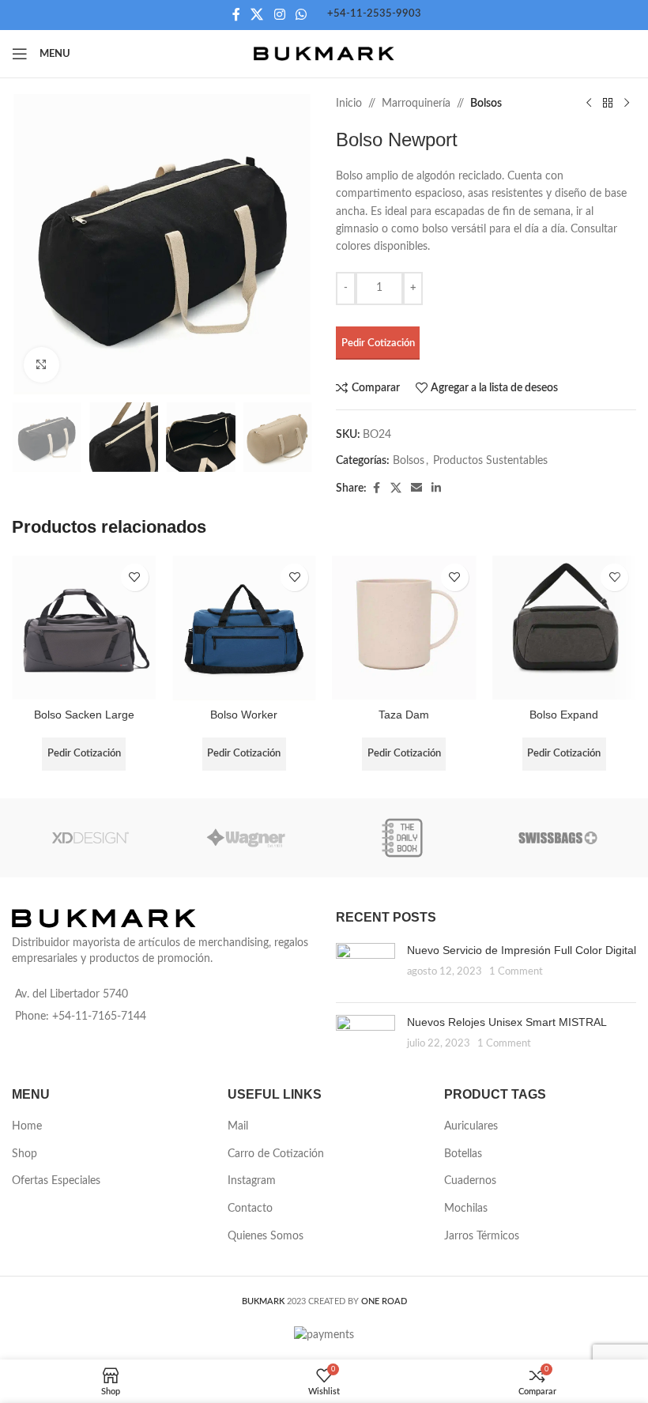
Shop (24, 1154)
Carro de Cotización (276, 1154)
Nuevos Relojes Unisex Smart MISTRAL (507, 1022)
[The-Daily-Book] (402, 837)
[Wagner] (246, 837)
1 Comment (516, 971)
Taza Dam (404, 714)
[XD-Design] (90, 837)
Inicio (349, 103)
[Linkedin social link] (436, 488)
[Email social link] (416, 488)
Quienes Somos (265, 1236)
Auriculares (471, 1126)
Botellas (463, 1154)
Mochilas (466, 1208)
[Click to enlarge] (41, 365)
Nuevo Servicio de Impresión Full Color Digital (521, 950)
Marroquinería (416, 103)
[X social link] (257, 14)
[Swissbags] (558, 837)
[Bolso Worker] (244, 628)
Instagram (252, 1180)
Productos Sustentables (490, 460)
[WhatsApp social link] (300, 14)
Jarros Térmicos (481, 1236)
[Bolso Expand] (564, 628)
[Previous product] (588, 103)
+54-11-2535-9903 (374, 14)
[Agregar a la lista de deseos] (135, 577)
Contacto (250, 1208)
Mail (238, 1126)
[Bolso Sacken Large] (84, 628)
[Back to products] (607, 103)
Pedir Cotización (378, 343)
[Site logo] (324, 53)
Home (27, 1126)
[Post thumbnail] (365, 966)
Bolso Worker (243, 714)
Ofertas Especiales (56, 1180)
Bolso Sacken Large (84, 714)
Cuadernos (470, 1180)
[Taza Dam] (404, 628)
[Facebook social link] (236, 14)
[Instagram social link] (279, 14)
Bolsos (486, 103)
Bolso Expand (563, 714)
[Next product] (626, 103)
